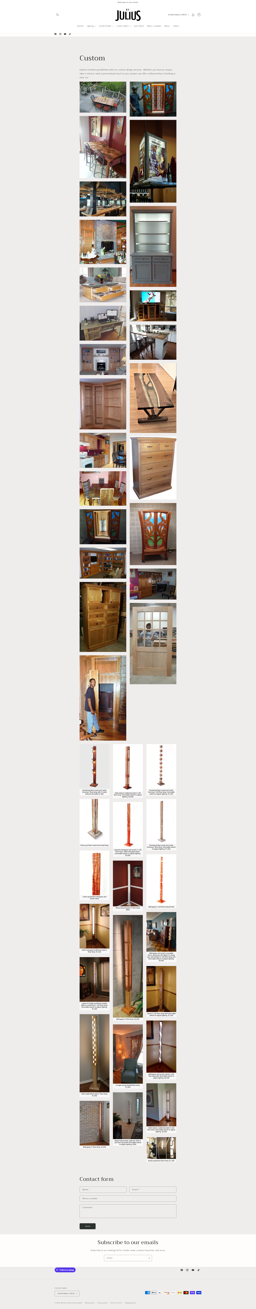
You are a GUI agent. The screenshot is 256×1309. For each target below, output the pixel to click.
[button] (58, 15)
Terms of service (116, 1303)
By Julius (64, 1303)
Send (87, 1226)
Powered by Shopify (75, 1303)
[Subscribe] (149, 1258)
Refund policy (90, 1303)
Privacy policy (102, 1303)
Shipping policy (130, 1303)
